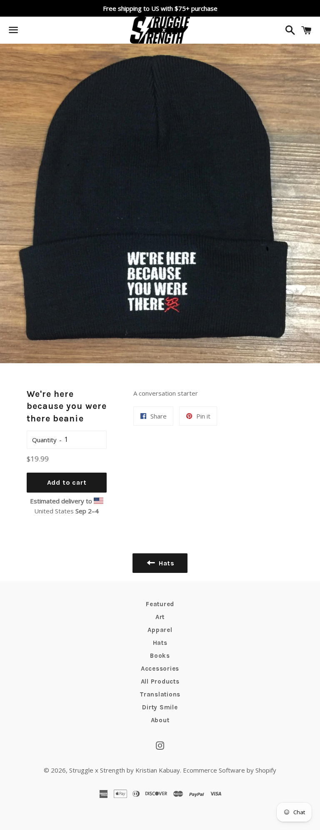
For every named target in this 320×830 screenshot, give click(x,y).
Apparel (160, 630)
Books (160, 655)
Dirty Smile (160, 707)
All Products (160, 681)
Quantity (44, 440)
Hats (160, 643)
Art (160, 617)
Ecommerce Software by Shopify (229, 770)
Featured (160, 604)
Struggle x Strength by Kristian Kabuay (124, 770)
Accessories (160, 668)
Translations (160, 694)
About (160, 720)
